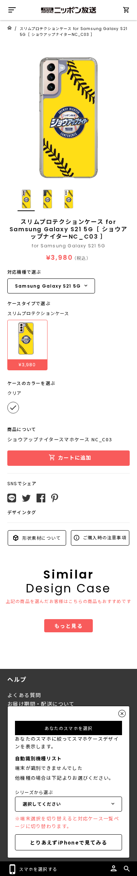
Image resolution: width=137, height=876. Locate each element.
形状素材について (40, 538)
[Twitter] (26, 498)
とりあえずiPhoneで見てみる (68, 842)
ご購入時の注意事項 (103, 537)
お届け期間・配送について (41, 704)
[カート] (126, 11)
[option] (68, 118)
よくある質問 (24, 695)
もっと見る (68, 625)
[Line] (11, 498)
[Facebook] (41, 498)
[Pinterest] (54, 498)
